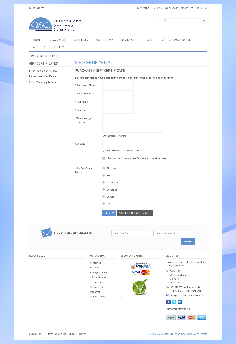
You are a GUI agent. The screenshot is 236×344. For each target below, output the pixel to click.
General (110, 196)
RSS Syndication (98, 272)
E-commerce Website (158, 333)
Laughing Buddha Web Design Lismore (189, 333)
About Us (39, 47)
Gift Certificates (98, 277)
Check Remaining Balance (43, 82)
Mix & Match (57, 39)
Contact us (95, 262)
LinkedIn (180, 302)
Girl (108, 203)
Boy (108, 175)
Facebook (168, 302)
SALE (150, 39)
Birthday (111, 168)
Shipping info (96, 286)
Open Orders (97, 291)
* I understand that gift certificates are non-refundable (136, 158)
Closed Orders (97, 296)
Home (32, 55)
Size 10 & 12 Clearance (176, 39)
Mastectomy (104, 39)
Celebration (112, 182)
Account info (96, 282)
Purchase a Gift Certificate (43, 70)
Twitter (174, 302)
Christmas (111, 189)
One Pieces (80, 39)
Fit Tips (59, 47)
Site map (94, 267)
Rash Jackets (130, 39)
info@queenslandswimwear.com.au (188, 295)
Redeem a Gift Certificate (42, 76)
